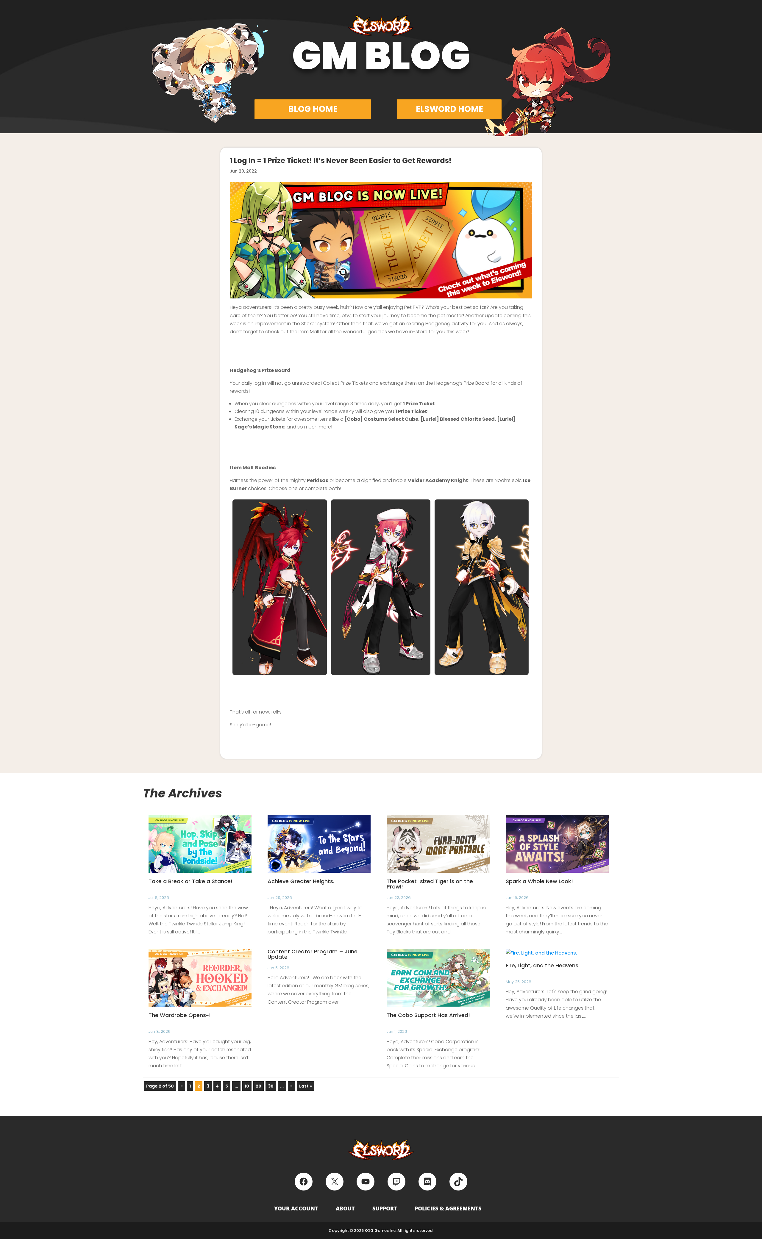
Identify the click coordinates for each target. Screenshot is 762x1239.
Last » (305, 1086)
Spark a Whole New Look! (539, 881)
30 (271, 1086)
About (345, 1208)
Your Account (296, 1208)
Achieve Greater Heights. (301, 881)
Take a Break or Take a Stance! (190, 881)
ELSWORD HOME (449, 109)
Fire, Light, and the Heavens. (543, 965)
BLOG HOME (313, 109)
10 (247, 1086)
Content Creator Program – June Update (312, 954)
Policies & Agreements (448, 1208)
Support (384, 1208)
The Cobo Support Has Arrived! (428, 1015)
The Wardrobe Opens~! (180, 1015)
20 (258, 1086)
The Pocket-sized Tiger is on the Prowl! (430, 883)
